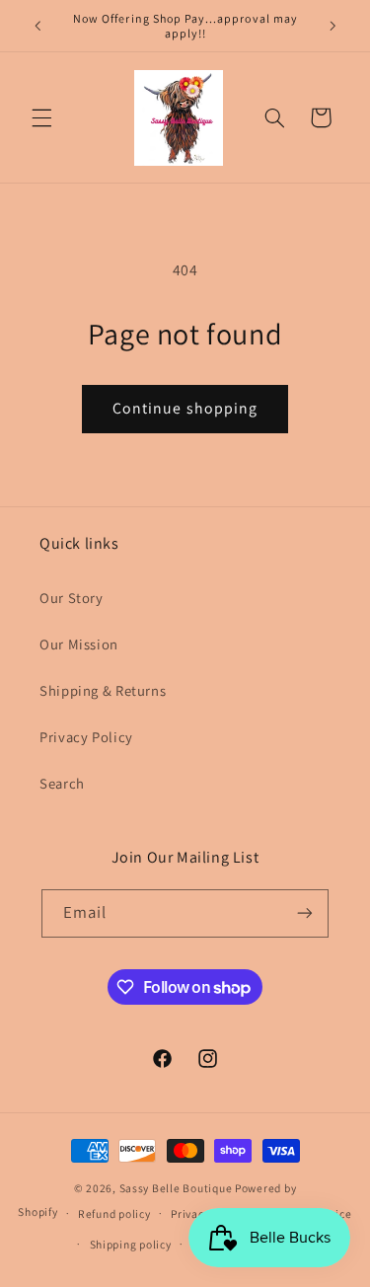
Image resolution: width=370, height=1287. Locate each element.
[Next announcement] (332, 25)
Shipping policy (131, 1244)
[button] (41, 117)
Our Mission (78, 644)
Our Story (71, 597)
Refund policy (114, 1213)
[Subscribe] (305, 913)
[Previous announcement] (37, 25)
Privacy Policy (86, 736)
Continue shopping (185, 408)
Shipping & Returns (102, 690)
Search (62, 783)
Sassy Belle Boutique (177, 1187)
